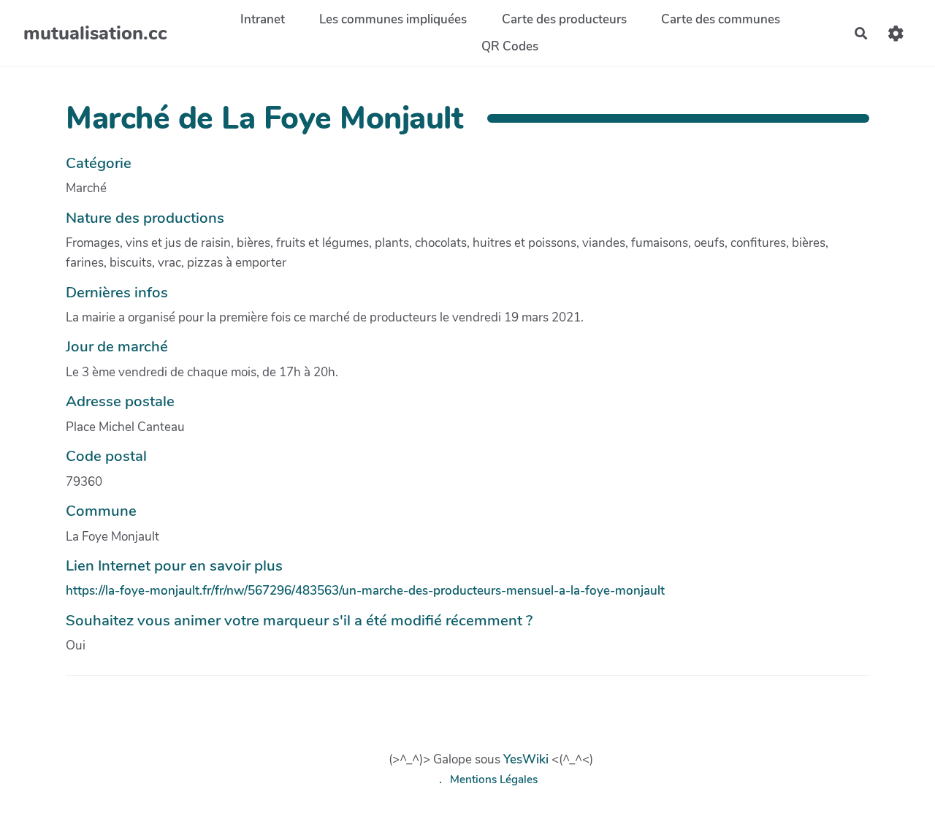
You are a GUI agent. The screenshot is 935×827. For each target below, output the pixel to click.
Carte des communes (720, 19)
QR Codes (509, 46)
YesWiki (526, 759)
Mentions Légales (494, 779)
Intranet (262, 19)
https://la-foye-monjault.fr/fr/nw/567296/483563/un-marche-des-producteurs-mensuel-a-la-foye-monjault (365, 590)
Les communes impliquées (393, 19)
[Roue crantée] (896, 33)
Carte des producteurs (564, 19)
